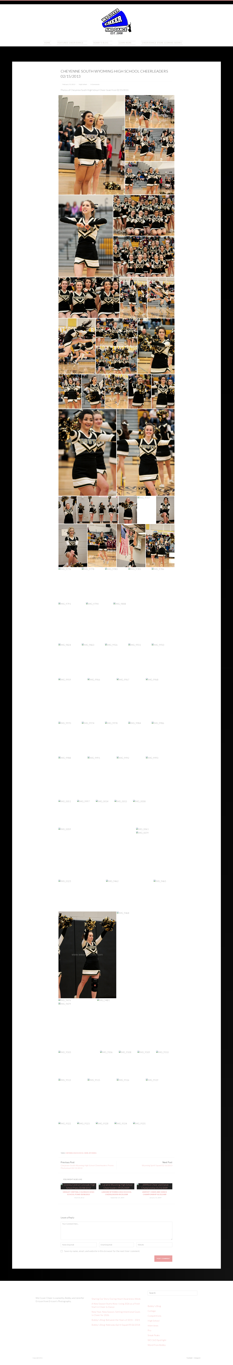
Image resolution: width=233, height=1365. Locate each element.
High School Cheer (80, 1153)
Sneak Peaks (154, 1335)
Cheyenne (69, 1153)
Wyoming (93, 1153)
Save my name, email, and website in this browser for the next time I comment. (102, 1251)
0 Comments (95, 84)
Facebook (189, 1358)
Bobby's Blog (154, 1306)
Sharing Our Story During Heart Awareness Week (116, 1298)
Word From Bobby (157, 1345)
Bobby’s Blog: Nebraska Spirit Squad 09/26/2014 (116, 1324)
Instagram (197, 1358)
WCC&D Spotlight (157, 1340)
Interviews (153, 1325)
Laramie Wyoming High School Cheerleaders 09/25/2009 (116, 1193)
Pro (149, 1330)
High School (83, 84)
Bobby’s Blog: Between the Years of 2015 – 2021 (116, 1320)
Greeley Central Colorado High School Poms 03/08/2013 (78, 1193)
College (152, 1311)
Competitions (154, 1315)
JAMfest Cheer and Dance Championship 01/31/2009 (154, 1193)
